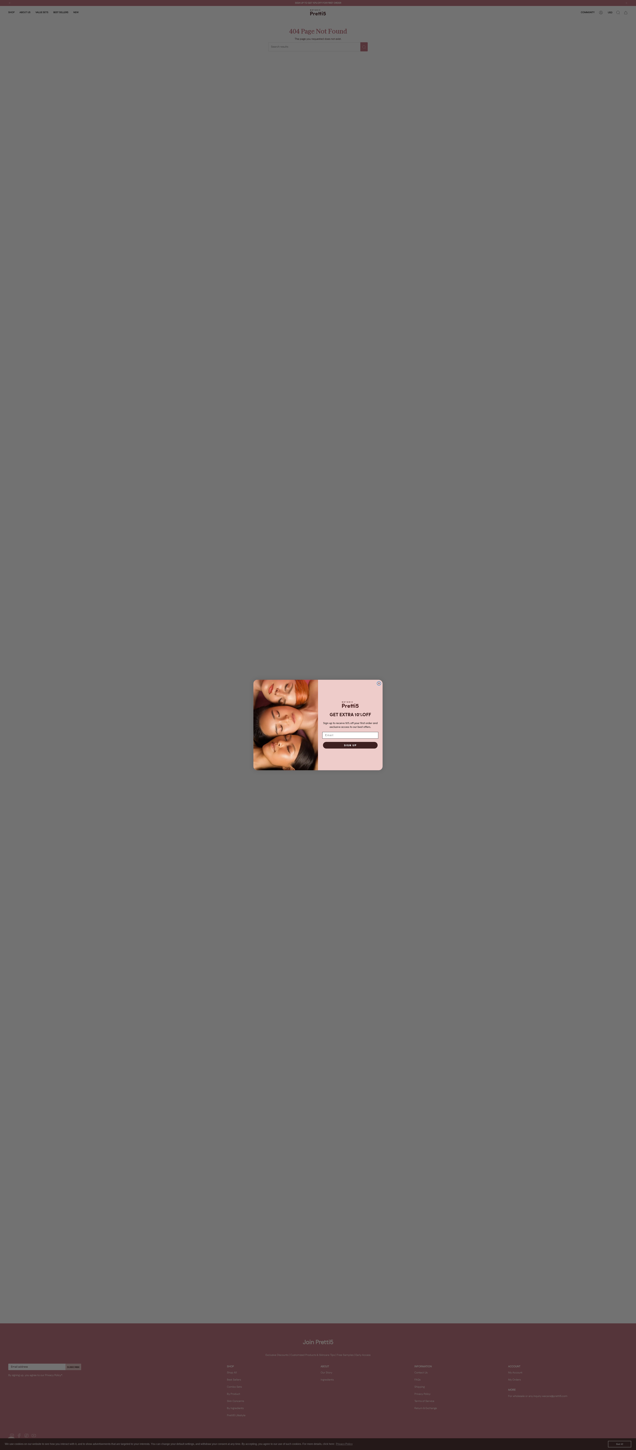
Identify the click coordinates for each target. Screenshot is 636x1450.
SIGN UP (350, 745)
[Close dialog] (379, 683)
